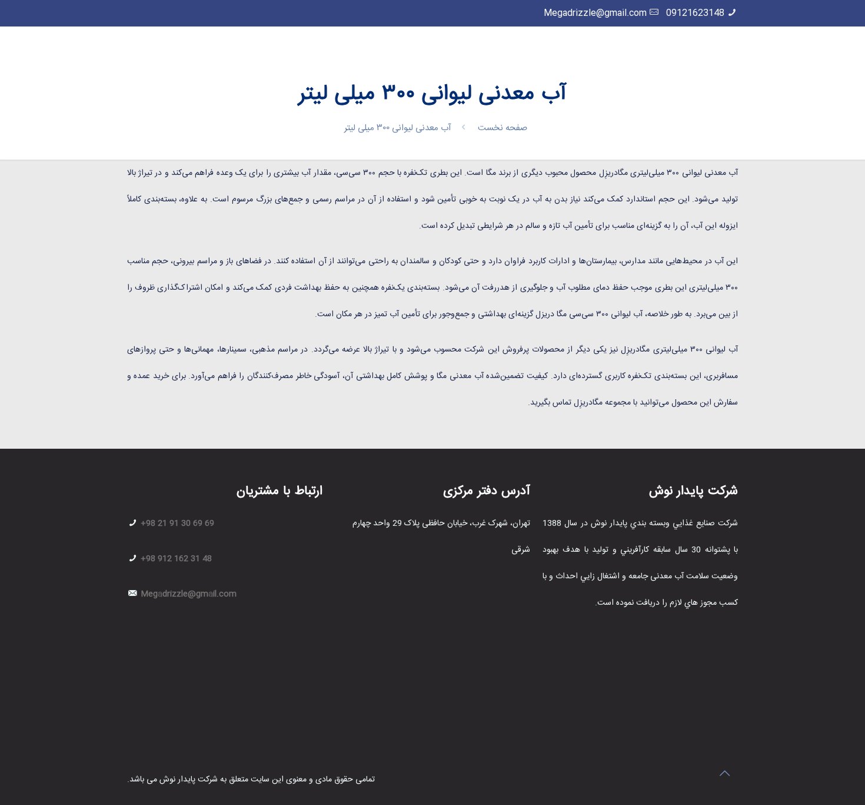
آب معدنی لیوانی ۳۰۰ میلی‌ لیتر (397, 128)
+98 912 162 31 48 (175, 559)
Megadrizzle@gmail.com (595, 13)
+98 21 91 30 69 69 (176, 523)
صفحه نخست (502, 128)
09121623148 (695, 13)
